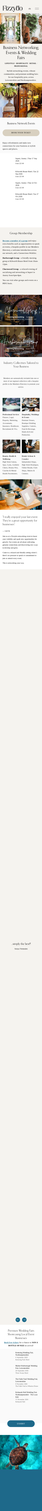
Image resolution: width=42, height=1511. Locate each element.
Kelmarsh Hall (20, 1402)
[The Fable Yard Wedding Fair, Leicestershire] (9, 1382)
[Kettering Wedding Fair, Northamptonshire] (9, 1356)
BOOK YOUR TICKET (21, 133)
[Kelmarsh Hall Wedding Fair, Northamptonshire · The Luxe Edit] (9, 1397)
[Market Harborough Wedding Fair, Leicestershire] (9, 1369)
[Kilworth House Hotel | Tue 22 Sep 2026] (9, 174)
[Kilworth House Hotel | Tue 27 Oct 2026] (9, 196)
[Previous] (17, 1320)
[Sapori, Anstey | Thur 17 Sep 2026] (9, 161)
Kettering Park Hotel (22, 1360)
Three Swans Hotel (21, 1373)
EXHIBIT (21, 1424)
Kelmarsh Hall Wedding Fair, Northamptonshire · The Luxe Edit (26, 1394)
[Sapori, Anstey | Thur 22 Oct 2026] (9, 185)
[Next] (24, 1320)
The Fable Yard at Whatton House (26, 1386)
